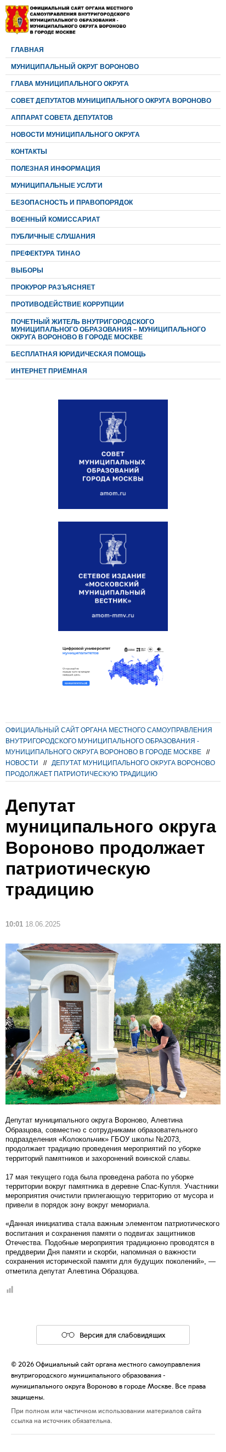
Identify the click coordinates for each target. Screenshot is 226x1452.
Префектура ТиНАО (45, 253)
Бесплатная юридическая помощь (78, 353)
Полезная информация (55, 168)
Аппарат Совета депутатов (62, 117)
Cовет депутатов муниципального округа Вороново (111, 100)
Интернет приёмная (49, 370)
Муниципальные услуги (57, 185)
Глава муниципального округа (70, 83)
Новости (21, 762)
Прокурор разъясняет (53, 287)
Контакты (29, 151)
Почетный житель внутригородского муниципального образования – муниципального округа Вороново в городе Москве (108, 329)
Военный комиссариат (55, 219)
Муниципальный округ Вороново (75, 66)
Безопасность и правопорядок (72, 202)
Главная (27, 49)
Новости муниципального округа (75, 134)
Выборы (27, 270)
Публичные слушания (53, 236)
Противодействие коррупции (67, 304)
